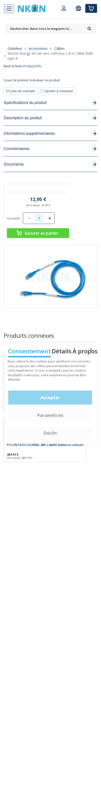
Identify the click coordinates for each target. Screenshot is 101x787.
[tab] (50, 82)
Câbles (59, 48)
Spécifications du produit (25, 102)
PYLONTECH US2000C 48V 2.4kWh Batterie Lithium (45, 445)
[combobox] (45, 29)
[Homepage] (31, 8)
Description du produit (23, 117)
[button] (21, 91)
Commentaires (16, 148)
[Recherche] (89, 27)
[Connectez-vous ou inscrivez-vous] (64, 9)
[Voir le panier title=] (91, 8)
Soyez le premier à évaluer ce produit (32, 80)
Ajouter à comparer (59, 91)
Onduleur (15, 48)
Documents (14, 164)
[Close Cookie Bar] (91, 349)
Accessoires (38, 48)
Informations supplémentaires (29, 133)
